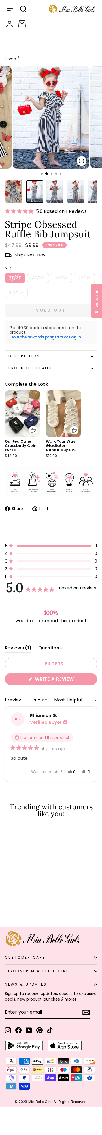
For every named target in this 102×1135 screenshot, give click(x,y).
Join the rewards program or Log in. (46, 337)
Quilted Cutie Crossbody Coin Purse (21, 445)
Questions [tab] (50, 649)
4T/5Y (38, 278)
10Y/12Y (16, 293)
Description (24, 356)
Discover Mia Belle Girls (38, 971)
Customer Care (25, 957)
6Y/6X (61, 278)
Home (10, 59)
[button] (20, 211)
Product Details (30, 368)
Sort (42, 700)
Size (10, 268)
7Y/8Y (84, 278)
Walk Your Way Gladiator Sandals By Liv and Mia (60, 448)
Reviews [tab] (18, 649)
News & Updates (26, 984)
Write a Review (65, 680)
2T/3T (15, 278)
